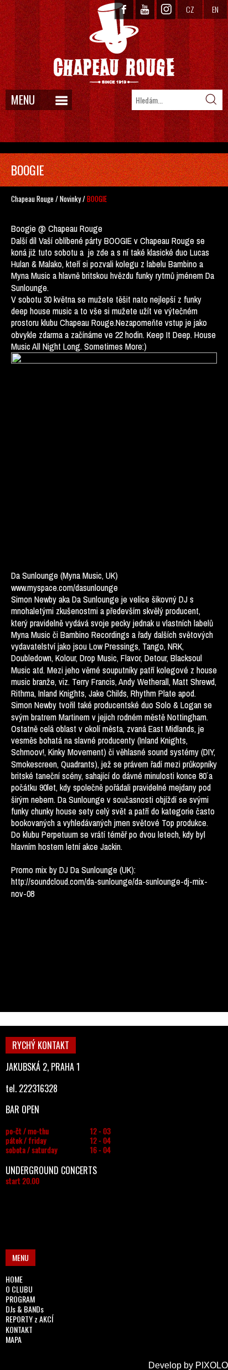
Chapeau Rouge (32, 198)
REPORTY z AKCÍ (29, 1319)
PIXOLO (211, 1365)
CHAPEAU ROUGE (114, 43)
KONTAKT (19, 1329)
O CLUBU (19, 1289)
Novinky (70, 198)
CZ (190, 9)
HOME (14, 1279)
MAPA (14, 1339)
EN (215, 9)
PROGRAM (20, 1299)
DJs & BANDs (25, 1309)
